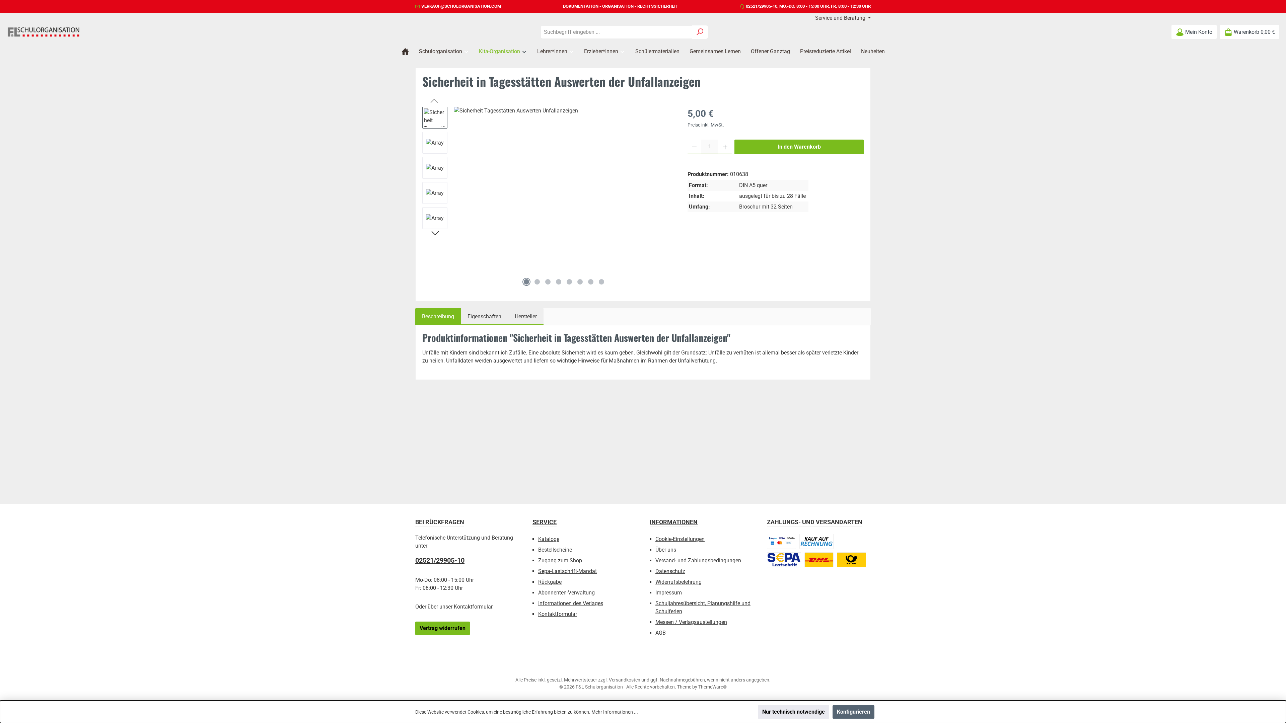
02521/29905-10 (761, 6)
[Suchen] (700, 32)
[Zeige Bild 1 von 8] (526, 282)
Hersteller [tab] (526, 316)
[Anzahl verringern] (694, 147)
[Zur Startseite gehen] (43, 31)
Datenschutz (670, 571)
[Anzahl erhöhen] (725, 147)
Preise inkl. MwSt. (706, 125)
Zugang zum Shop (560, 560)
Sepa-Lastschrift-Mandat (567, 571)
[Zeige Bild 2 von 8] (537, 282)
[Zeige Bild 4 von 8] (558, 282)
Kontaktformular (473, 607)
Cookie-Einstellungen (680, 539)
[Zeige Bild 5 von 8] (569, 282)
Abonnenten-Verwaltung (566, 592)
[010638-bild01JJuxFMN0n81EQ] (564, 190)
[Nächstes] (435, 234)
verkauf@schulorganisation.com (461, 6)
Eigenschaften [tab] (484, 316)
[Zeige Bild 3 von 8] (548, 282)
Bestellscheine (555, 550)
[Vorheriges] (435, 102)
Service (544, 522)
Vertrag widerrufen (443, 628)
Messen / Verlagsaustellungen (691, 622)
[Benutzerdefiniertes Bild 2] (816, 541)
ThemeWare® (712, 687)
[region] (548, 198)
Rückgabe (550, 582)
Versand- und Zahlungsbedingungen (698, 560)
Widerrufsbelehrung (678, 582)
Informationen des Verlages (570, 603)
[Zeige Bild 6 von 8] (580, 282)
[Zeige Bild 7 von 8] (590, 282)
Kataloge (548, 539)
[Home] (405, 51)
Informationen (674, 522)
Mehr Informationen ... (614, 712)
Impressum (668, 592)
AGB (660, 633)
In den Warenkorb (799, 147)
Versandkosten (624, 679)
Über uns (665, 550)
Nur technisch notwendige (793, 712)
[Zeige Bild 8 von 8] (601, 282)
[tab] (438, 316)
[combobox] (617, 32)
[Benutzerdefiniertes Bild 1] (781, 541)
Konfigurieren (853, 712)
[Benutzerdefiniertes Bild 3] (784, 559)
